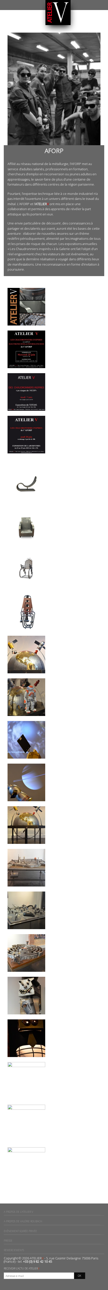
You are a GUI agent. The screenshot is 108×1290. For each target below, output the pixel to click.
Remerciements (14, 1250)
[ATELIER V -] (58, 12)
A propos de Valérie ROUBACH (23, 1221)
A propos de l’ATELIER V (18, 1212)
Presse (8, 1240)
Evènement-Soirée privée (20, 1231)
